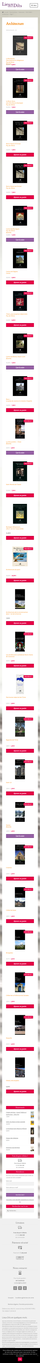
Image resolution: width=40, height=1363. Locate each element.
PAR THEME (29, 12)
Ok (20, 1359)
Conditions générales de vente (24, 1298)
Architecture (5, 14)
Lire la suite (20, 69)
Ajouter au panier (20, 155)
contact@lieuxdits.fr (20, 1283)
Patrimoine (21, 12)
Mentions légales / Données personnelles (20, 1304)
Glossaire (11, 1298)
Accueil (6, 12)
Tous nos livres (13, 12)
